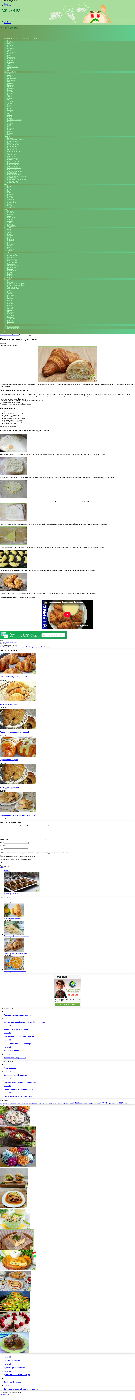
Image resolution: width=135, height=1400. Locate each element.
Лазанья (10, 111)
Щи (8, 70)
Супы (6, 40)
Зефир (9, 232)
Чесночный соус (12, 265)
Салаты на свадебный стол (16, 179)
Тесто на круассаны (8, 704)
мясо (62, 1103)
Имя (2, 842)
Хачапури (10, 307)
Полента (10, 133)
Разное (6, 325)
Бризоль (10, 86)
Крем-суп (10, 48)
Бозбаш (10, 42)
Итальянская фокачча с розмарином (16, 936)
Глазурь (10, 320)
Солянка (10, 60)
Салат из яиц (11, 156)
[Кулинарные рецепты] (10, 18)
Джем (9, 222)
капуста (28, 1103)
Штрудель (10, 310)
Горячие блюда (10, 72)
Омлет (9, 121)
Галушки (10, 91)
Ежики (9, 98)
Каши (9, 106)
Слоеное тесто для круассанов (13, 677)
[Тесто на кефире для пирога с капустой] (18, 1270)
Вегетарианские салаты (15, 139)
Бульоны (10, 45)
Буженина (10, 88)
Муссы (9, 242)
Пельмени (10, 128)
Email (2, 846)
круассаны (13, 642)
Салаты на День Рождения (16, 176)
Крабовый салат (12, 146)
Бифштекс (10, 85)
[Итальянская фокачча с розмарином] (14, 934)
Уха (8, 63)
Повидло (10, 214)
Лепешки (10, 302)
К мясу (9, 272)
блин (1, 1103)
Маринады (11, 264)
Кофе (9, 189)
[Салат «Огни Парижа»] (18, 1167)
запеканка (18, 1103)
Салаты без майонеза (14, 174)
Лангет (9, 113)
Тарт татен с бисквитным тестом (15, 971)
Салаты (7, 136)
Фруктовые (11, 199)
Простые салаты (13, 163)
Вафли (9, 280)
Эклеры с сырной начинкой (13, 918)
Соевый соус (11, 257)
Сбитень (10, 194)
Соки (9, 204)
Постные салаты (13, 161)
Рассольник (11, 57)
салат (103, 1102)
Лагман (9, 50)
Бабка (9, 77)
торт (121, 1103)
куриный (45, 1103)
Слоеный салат (12, 183)
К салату (10, 277)
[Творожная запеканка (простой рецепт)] (17, 1249)
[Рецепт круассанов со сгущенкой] (18, 728)
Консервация (11, 226)
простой (94, 1103)
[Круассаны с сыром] (18, 756)
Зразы (9, 103)
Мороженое (11, 240)
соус (109, 1103)
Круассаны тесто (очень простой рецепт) (18, 815)
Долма (9, 96)
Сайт (1, 849)
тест (118, 1103)
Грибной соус (11, 270)
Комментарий (5, 839)
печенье (70, 1103)
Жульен (10, 101)
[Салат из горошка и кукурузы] (15, 1228)
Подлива (10, 131)
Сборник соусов (12, 254)
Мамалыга (11, 116)
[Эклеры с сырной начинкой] (14, 917)
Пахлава (10, 300)
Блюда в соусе (12, 267)
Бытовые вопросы (13, 328)
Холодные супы (12, 67)
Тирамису (10, 249)
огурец (64, 1103)
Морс (9, 192)
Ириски (9, 234)
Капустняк (10, 47)
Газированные (12, 202)
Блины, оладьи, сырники (15, 285)
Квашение (10, 224)
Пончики (10, 317)
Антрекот (10, 75)
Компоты (10, 197)
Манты (9, 118)
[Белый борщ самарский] (18, 1146)
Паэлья (9, 126)
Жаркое (10, 100)
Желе (9, 231)
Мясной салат (12, 148)
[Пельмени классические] (15, 1125)
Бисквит (10, 298)
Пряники (10, 303)
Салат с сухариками (14, 168)
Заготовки (8, 209)
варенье (5, 1103)
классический (4, 642)
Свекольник (11, 58)
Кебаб (9, 108)
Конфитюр (10, 212)
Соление (10, 219)
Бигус (9, 82)
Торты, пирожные (13, 287)
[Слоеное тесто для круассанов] (18, 673)
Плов (9, 130)
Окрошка (10, 53)
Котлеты (10, 110)
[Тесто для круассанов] (18, 784)
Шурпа (9, 68)
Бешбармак (11, 80)
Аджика (9, 221)
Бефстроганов (12, 78)
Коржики (10, 282)
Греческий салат (12, 141)
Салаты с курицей (13, 151)
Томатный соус (12, 262)
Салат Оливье (12, 166)
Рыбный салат (12, 149)
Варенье (10, 211)
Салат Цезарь (12, 173)
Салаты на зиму (12, 178)
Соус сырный (12, 259)
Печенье (10, 292)
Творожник (11, 318)
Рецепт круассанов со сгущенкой (14, 732)
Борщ (9, 43)
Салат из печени (13, 164)
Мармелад (10, 239)
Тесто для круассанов (9, 788)
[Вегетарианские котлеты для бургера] (14, 1187)
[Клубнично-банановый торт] (15, 1331)
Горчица (10, 269)
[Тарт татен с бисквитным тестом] (14, 969)
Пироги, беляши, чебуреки (16, 284)
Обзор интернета (13, 327)
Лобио (9, 115)
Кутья (9, 237)
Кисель (9, 196)
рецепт (98, 1103)
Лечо (9, 216)
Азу (8, 73)
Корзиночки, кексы (13, 289)
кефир (32, 1103)
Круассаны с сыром (9, 760)
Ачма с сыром (8, 901)
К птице (9, 274)
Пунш (9, 186)
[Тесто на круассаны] (18, 701)
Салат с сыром (12, 169)
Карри (9, 105)
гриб (9, 1103)
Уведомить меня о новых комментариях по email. (19, 856)
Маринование (12, 217)
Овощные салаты (13, 158)
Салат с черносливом (14, 171)
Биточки (10, 83)
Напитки (7, 184)
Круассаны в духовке (11, 893)
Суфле (9, 323)
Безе (9, 229)
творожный (113, 1103)
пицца (85, 1103)
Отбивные (10, 123)
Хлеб (9, 290)
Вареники (10, 90)
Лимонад (10, 201)
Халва (9, 250)
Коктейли (10, 206)
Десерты (7, 227)
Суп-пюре (10, 62)
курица (50, 1103)
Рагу (8, 135)
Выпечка (7, 279)
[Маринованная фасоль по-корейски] (15, 1311)
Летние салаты (12, 154)
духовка (13, 1103)
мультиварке (56, 1103)
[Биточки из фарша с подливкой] (14, 1352)
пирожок (81, 1103)
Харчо (9, 65)
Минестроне (11, 52)
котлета (36, 1103)
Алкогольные (11, 207)
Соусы (6, 252)
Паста (9, 125)
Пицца (9, 305)
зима (23, 1103)
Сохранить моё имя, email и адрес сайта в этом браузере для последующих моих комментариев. (35, 853)
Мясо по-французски (14, 120)
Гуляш (9, 95)
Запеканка (11, 315)
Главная (3, 335)
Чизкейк (10, 308)
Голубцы (10, 93)
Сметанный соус (13, 255)
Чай (8, 188)
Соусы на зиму (12, 260)
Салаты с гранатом (13, 181)
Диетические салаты (14, 153)
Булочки (10, 297)
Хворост (10, 293)
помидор (89, 1103)
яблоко (125, 1103)
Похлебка (10, 55)
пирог (76, 1102)
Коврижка (10, 322)
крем (41, 1103)
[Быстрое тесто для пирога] (15, 1290)
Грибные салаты (13, 143)
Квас (9, 191)
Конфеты (10, 236)
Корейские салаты (13, 144)
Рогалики (10, 295)
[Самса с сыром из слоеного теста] (14, 952)
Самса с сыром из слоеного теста (15, 953)
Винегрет (10, 138)
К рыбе (9, 275)
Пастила (10, 244)
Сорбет (9, 247)
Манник (9, 313)
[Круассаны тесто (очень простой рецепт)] (18, 811)
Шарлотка (10, 312)
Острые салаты (12, 159)
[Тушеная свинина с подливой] (13, 1208)
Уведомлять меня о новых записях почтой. (16, 859)
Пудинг (9, 245)
